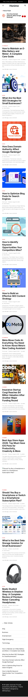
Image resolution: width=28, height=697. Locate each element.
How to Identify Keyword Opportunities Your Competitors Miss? (12, 246)
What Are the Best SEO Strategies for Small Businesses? (11, 101)
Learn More (4, 69)
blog (4, 95)
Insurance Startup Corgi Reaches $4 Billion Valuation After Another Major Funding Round (13, 395)
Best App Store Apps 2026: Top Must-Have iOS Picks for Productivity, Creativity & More (13, 445)
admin (24, 59)
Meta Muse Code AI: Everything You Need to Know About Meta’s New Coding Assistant (13, 344)
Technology (5, 45)
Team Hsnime (6, 108)
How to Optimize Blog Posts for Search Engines (13, 15)
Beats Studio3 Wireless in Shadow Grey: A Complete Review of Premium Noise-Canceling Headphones (12, 596)
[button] (23, 16)
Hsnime (14, 6)
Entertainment (6, 636)
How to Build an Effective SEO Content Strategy (13, 296)
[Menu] (3, 5)
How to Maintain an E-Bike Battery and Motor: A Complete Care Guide (13, 52)
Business (5, 437)
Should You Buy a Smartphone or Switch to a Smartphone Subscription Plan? (13, 496)
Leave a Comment (13, 69)
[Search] (25, 5)
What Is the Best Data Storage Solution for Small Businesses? (13, 543)
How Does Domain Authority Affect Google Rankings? (11, 149)
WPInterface (6, 691)
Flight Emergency (7, 639)
